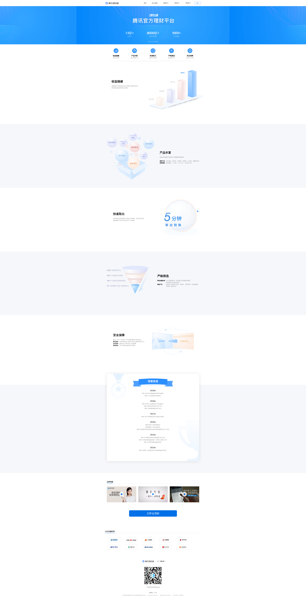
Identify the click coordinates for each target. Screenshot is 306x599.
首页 (145, 3)
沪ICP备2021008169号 (153, 595)
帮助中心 (165, 3)
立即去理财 (153, 513)
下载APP (176, 3)
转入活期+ (155, 3)
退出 (197, 3)
